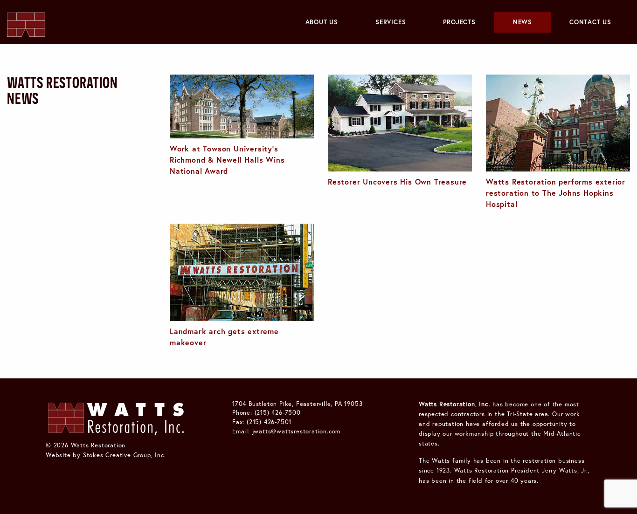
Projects (459, 22)
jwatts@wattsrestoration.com (296, 431)
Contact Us (590, 22)
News (522, 22)
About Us (321, 22)
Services (390, 22)
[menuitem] (322, 22)
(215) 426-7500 (278, 412)
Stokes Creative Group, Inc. (124, 455)
